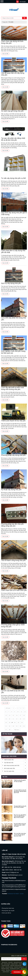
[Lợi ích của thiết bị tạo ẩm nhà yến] (14, 682)
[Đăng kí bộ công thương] (14, 933)
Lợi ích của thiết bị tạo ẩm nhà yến (12, 691)
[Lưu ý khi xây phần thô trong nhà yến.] (14, 307)
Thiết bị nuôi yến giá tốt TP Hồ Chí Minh (20, 781)
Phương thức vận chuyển (8, 910)
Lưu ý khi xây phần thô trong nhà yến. (13, 319)
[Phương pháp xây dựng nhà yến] (14, 444)
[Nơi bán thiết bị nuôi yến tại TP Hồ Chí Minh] (7, 809)
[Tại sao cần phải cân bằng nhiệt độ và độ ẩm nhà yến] (14, 131)
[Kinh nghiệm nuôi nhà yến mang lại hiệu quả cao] (14, 342)
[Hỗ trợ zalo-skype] (14, 744)
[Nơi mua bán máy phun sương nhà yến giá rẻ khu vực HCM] (7, 837)
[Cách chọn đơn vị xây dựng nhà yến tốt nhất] (14, 240)
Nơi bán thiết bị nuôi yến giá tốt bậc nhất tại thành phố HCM (20, 791)
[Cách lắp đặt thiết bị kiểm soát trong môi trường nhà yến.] (14, 377)
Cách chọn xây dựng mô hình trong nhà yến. (12, 42)
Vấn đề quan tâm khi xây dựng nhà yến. (12, 74)
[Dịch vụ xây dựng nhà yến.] (14, 275)
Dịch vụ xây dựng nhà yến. (11, 283)
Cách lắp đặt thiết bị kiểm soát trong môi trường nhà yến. (12, 388)
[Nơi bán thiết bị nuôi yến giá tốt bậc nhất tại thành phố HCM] (7, 796)
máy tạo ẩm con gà (18, 962)
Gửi (24, 958)
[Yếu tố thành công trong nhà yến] (14, 549)
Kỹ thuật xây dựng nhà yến (11, 490)
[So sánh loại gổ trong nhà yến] (14, 100)
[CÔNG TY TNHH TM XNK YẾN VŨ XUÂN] (14, 9)
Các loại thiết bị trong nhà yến (12, 661)
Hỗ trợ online (7, 734)
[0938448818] (24, 964)
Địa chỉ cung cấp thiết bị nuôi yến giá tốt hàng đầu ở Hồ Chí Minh (20, 816)
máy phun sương (9, 967)
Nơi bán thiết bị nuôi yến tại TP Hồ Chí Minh (20, 806)
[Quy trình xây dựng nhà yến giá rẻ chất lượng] (14, 202)
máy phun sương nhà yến (15, 965)
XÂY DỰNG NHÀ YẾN (9, 768)
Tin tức (4, 776)
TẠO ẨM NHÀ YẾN (8, 762)
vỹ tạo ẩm (10, 962)
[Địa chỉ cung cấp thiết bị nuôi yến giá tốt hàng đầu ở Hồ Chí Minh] (7, 817)
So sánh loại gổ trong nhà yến (12, 111)
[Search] (24, 18)
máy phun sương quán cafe (12, 970)
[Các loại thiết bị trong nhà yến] (14, 650)
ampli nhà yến (6, 971)
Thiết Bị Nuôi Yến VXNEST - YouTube (16, 893)
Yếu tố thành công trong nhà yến (13, 560)
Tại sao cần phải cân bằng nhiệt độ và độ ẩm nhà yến (13, 139)
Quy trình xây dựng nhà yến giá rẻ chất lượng (14, 213)
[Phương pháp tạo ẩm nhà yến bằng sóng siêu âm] (14, 513)
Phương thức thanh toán (8, 908)
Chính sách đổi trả (6, 913)
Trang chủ (4, 22)
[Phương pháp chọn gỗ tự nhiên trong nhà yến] (14, 614)
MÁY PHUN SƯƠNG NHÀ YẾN (11, 765)
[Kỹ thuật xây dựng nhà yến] (14, 479)
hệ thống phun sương (14, 968)
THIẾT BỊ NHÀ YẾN (9, 759)
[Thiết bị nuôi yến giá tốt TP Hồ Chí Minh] (7, 784)
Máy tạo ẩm (4, 962)
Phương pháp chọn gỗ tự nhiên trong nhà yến (13, 626)
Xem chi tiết (5, 53)
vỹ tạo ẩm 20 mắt (5, 965)
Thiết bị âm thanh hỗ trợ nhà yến (13, 421)
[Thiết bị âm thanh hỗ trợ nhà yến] (14, 412)
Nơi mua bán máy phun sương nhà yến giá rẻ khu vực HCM (20, 835)
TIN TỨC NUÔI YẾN (9, 771)
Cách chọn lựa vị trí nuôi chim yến (14, 590)
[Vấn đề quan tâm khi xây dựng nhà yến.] (14, 64)
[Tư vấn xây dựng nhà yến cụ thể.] (14, 165)
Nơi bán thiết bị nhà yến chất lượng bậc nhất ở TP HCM (20, 825)
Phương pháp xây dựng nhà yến (13, 455)
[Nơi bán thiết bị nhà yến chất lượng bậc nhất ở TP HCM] (7, 827)
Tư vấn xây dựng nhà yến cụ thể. (13, 178)
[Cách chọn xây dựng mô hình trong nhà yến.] (14, 33)
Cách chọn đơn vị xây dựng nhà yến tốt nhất (13, 251)
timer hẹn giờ (7, 963)
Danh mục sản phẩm (9, 756)
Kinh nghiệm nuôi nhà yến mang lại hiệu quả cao (13, 352)
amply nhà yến (14, 963)
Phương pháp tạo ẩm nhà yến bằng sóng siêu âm (12, 525)
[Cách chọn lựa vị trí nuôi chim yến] (14, 582)
